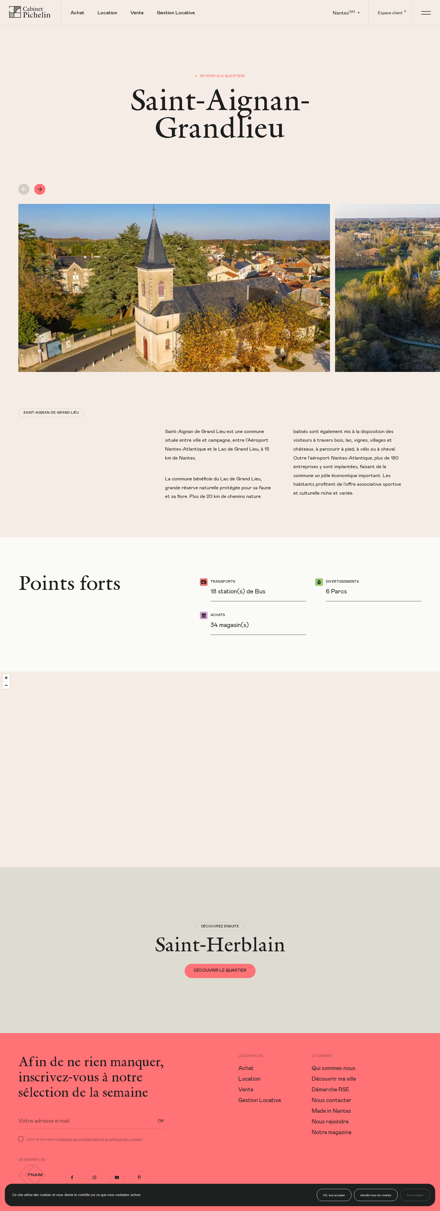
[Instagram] (94, 1177)
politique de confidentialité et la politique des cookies (100, 1139)
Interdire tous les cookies (375, 1195)
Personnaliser (415, 1195)
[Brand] (30, 12)
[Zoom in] (6, 677)
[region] (220, 769)
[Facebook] (72, 1177)
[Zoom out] (6, 685)
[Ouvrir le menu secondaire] (426, 12)
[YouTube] (117, 1177)
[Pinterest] (139, 1177)
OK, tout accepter (334, 1195)
